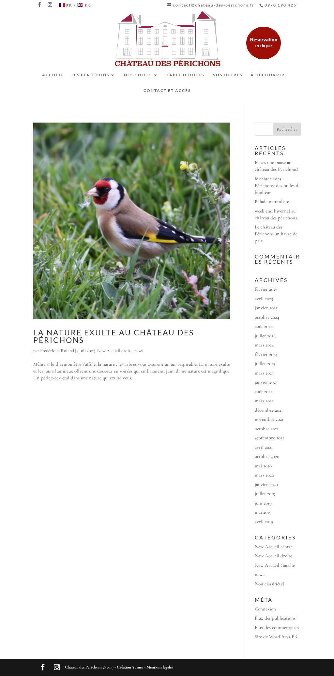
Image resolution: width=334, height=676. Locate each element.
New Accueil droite (114, 350)
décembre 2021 (269, 410)
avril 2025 (264, 298)
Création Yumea (130, 667)
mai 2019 (263, 512)
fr (69, 5)
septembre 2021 (269, 438)
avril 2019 (264, 521)
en (87, 5)
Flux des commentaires (277, 627)
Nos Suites (138, 75)
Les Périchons (90, 75)
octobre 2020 (267, 456)
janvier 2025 (266, 308)
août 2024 (264, 326)
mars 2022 (264, 401)
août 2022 (263, 391)
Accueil (52, 75)
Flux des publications (275, 618)
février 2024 (266, 354)
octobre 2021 (267, 429)
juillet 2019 (265, 493)
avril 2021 (264, 447)
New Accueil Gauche (275, 565)
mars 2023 (264, 373)
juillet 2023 (265, 363)
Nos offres (227, 75)
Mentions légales (159, 667)
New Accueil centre (274, 547)
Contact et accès (167, 90)
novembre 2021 (269, 419)
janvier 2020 (266, 484)
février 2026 (266, 289)
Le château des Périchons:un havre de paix (276, 233)
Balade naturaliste (272, 201)
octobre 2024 (267, 317)
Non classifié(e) (269, 584)
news (138, 350)
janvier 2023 (266, 382)
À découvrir (267, 75)
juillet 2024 (265, 336)
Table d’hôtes (185, 75)
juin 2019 (263, 503)
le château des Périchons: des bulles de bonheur (277, 185)
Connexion (265, 609)
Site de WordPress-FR (276, 636)
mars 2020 (264, 475)
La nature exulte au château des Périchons (113, 336)
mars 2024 (264, 345)
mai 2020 (263, 466)
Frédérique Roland (57, 350)
